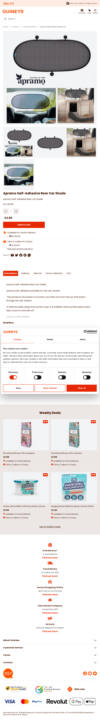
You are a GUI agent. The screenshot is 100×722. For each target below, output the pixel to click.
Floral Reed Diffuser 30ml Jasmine (66, 453)
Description (10, 273)
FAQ (69, 273)
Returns (38, 273)
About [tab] (83, 339)
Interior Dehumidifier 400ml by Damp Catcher (24, 506)
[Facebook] (85, 673)
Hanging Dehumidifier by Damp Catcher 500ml (72, 506)
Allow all (82, 388)
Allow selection (50, 388)
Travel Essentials (29, 27)
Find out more (50, 557)
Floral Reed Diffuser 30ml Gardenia (19, 453)
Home (5, 27)
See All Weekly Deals (50, 526)
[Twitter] (95, 673)
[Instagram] (90, 673)
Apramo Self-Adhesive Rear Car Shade (53, 27)
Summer (15, 27)
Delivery (25, 273)
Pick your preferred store (20, 249)
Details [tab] (50, 339)
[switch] (37, 377)
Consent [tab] (17, 339)
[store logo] (13, 11)
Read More (8, 322)
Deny (18, 388)
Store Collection (54, 273)
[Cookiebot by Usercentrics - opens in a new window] (85, 332)
